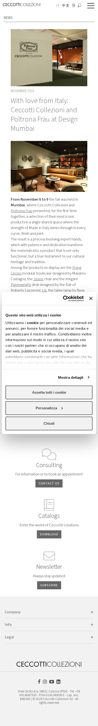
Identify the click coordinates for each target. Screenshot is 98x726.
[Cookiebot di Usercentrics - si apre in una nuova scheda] (63, 298)
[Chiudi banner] (91, 298)
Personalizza (46, 408)
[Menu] (89, 5)
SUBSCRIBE (49, 585)
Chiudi (49, 423)
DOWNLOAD (49, 534)
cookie (33, 322)
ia (45, 290)
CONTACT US (49, 483)
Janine (38, 279)
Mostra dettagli (70, 377)
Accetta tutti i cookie (49, 392)
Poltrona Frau (21, 211)
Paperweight (21, 285)
